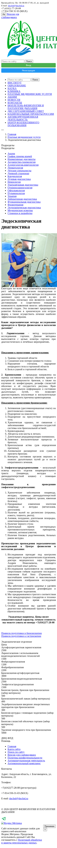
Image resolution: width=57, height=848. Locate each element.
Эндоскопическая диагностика (24, 207)
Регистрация (28, 70)
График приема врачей (20, 156)
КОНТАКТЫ (15, 102)
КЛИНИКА (14, 91)
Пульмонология (16, 193)
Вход (28, 65)
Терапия (12, 196)
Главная (12, 134)
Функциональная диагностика (24, 202)
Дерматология (15, 167)
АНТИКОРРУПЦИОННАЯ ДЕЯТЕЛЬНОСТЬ (23, 118)
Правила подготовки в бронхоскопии (21, 633)
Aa (4, 14)
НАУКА (12, 88)
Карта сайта (14, 749)
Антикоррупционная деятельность (26, 760)
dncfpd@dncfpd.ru (18, 798)
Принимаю (49, 826)
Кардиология (15, 176)
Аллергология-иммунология (23, 165)
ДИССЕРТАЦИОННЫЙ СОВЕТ (26, 111)
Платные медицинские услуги (24, 137)
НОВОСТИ (14, 99)
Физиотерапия (15, 204)
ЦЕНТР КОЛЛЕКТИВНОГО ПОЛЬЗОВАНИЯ (23, 124)
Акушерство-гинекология (21, 162)
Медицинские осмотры (20, 210)
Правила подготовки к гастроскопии (21, 636)
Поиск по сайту (16, 752)
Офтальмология (16, 190)
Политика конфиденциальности (25, 757)
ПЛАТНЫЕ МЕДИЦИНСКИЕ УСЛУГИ (30, 94)
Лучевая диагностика (19, 179)
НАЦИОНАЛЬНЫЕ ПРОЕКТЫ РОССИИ (31, 114)
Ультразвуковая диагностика (23, 184)
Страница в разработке (20, 213)
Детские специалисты (19, 170)
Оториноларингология (20, 187)
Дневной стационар (18, 173)
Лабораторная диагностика (22, 199)
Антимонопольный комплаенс (24, 763)
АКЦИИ (12, 97)
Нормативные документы (21, 159)
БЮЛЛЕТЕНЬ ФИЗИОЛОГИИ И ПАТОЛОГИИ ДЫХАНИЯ (26, 107)
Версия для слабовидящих (22, 755)
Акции (11, 153)
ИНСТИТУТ (15, 82)
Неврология (14, 182)
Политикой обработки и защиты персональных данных (21, 841)
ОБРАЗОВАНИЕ (17, 85)
